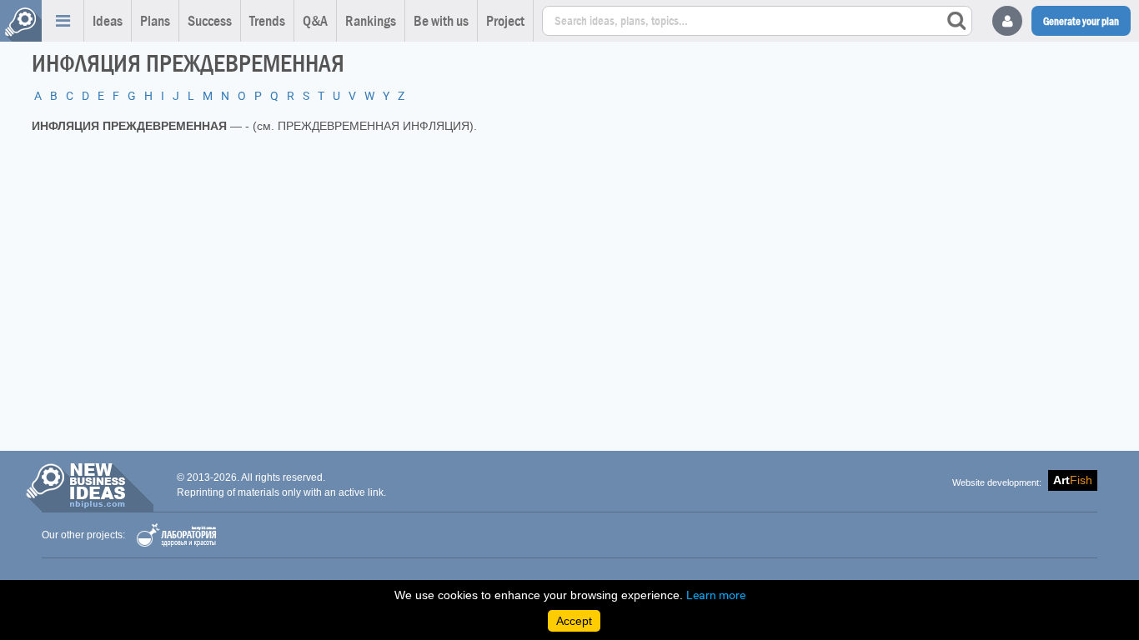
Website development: (996, 483)
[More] (62, 21)
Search (956, 21)
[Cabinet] (1007, 21)
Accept (574, 621)
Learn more (715, 595)
